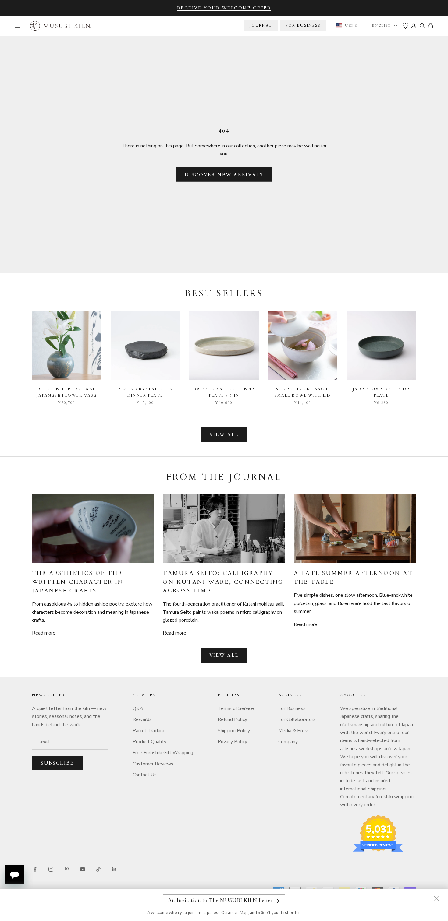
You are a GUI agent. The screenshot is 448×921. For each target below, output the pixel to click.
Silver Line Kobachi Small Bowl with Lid (302, 392)
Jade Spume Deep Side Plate (381, 392)
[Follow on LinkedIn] (114, 869)
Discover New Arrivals (224, 175)
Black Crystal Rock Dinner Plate (145, 392)
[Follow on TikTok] (98, 869)
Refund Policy (232, 719)
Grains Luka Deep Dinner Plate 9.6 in (224, 392)
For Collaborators (297, 719)
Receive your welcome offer (224, 8)
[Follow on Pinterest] (67, 869)
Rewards (142, 719)
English (381, 25)
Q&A (138, 708)
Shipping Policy (234, 730)
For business (303, 25)
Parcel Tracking (149, 730)
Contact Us (145, 775)
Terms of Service (236, 708)
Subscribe (57, 763)
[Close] (436, 898)
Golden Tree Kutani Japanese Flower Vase (67, 392)
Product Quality (149, 741)
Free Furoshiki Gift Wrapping (163, 752)
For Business (292, 708)
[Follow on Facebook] (35, 869)
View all (224, 434)
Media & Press (294, 730)
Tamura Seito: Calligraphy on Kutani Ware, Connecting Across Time (223, 582)
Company (288, 741)
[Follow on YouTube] (83, 869)
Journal (261, 25)
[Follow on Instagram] (51, 869)
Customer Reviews (153, 764)
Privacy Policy (232, 741)
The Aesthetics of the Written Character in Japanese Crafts (77, 582)
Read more (43, 633)
